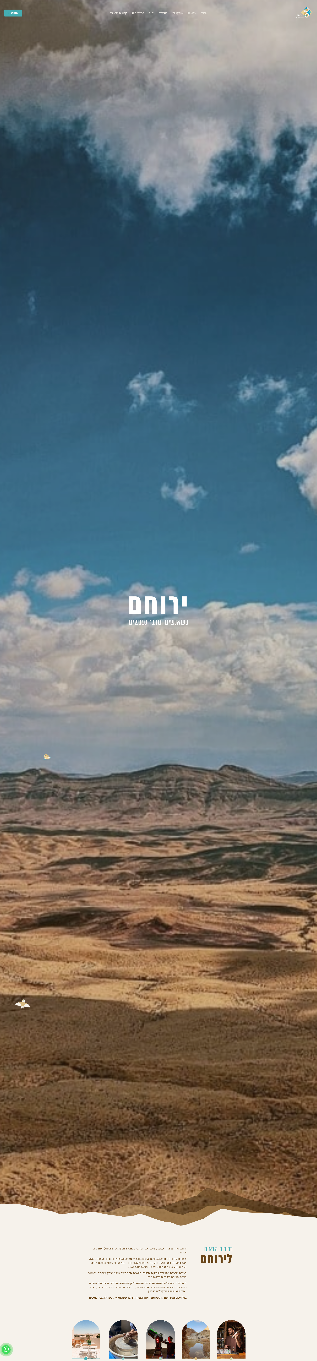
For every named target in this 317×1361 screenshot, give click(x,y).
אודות (204, 13)
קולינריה (162, 13)
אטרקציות (177, 13)
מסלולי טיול (138, 13)
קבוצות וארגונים (118, 13)
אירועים (192, 13)
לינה (151, 13)
